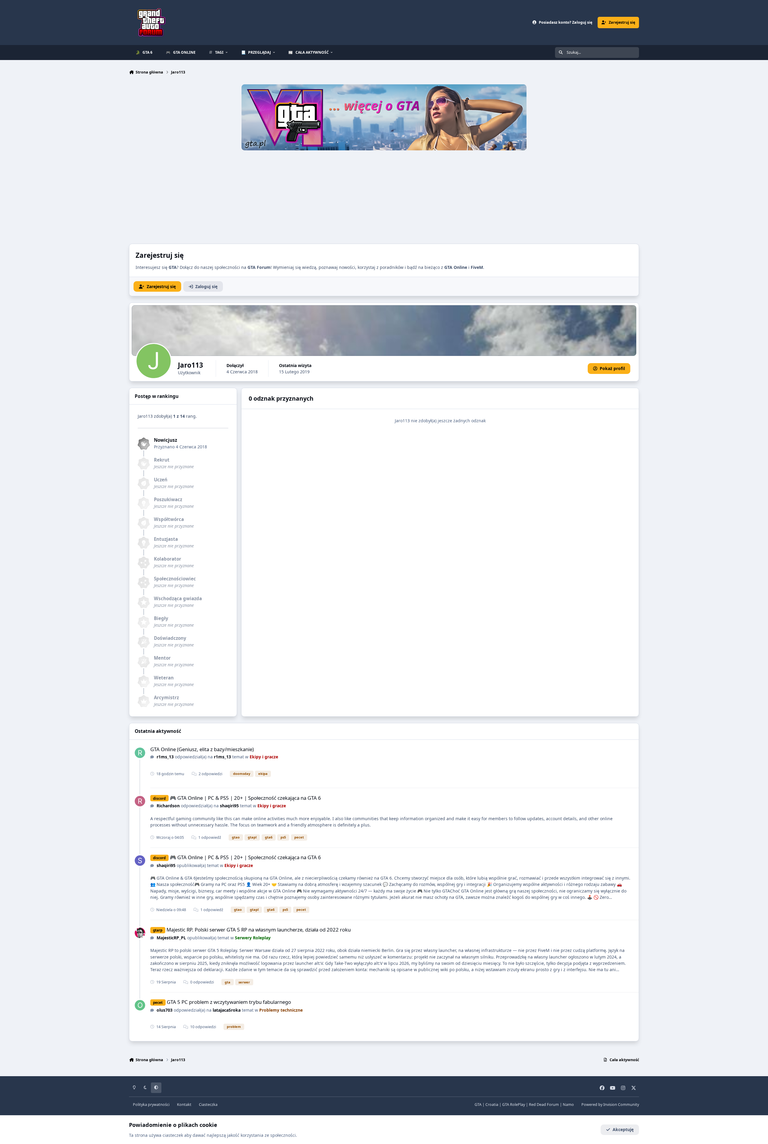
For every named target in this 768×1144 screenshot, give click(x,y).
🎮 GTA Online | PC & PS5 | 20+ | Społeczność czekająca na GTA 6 (245, 797)
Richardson (168, 805)
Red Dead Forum (544, 1104)
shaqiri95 (229, 805)
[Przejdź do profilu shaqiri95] (140, 860)
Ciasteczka (208, 1104)
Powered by (610, 1104)
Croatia (491, 1104)
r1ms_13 (165, 757)
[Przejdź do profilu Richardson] (140, 801)
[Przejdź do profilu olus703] (140, 1005)
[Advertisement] (384, 195)
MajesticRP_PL (171, 938)
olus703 (164, 1010)
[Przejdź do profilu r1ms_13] (140, 753)
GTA (478, 1104)
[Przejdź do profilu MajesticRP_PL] (140, 933)
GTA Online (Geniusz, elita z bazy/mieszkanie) (202, 749)
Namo (568, 1104)
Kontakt (184, 1104)
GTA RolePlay (513, 1104)
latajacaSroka (227, 1010)
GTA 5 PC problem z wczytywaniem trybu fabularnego (229, 1001)
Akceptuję (623, 1129)
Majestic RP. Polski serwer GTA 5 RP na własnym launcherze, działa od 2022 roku (258, 929)
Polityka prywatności (151, 1104)
